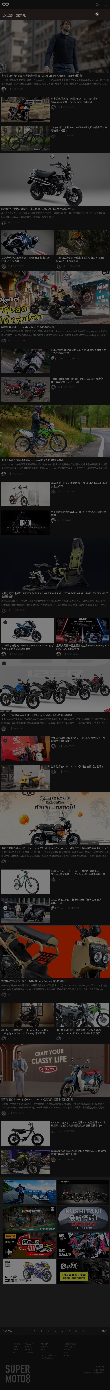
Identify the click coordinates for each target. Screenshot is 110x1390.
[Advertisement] (55, 35)
